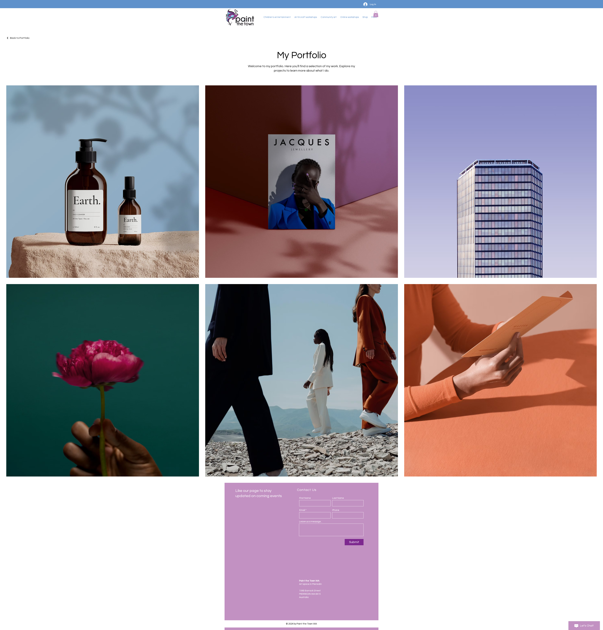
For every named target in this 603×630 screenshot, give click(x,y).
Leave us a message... (310, 521)
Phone (335, 510)
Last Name (338, 498)
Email (302, 510)
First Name (305, 498)
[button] (375, 14)
